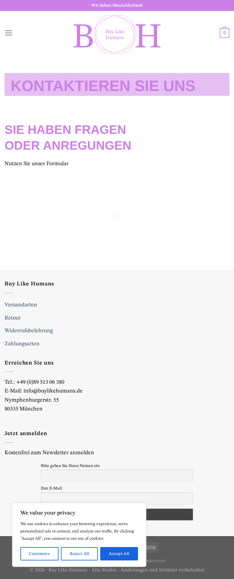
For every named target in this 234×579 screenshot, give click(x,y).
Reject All (79, 554)
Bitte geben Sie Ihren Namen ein (70, 466)
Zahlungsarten (22, 344)
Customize (39, 554)
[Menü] (9, 34)
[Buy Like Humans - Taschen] (117, 34)
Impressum (155, 561)
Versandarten (21, 305)
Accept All (119, 554)
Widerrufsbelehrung (29, 330)
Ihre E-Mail (51, 488)
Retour (13, 318)
